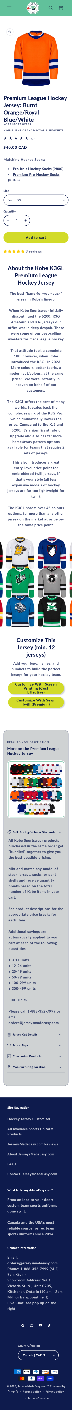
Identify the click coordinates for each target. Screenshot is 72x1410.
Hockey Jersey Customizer (29, 1119)
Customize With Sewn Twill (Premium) (36, 702)
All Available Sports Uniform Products (30, 1131)
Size (6, 191)
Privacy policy (55, 1391)
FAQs (11, 1164)
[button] (9, 8)
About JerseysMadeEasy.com (30, 1154)
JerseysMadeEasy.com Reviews (32, 1144)
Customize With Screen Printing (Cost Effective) (36, 688)
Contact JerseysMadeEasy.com (32, 1174)
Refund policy (32, 1391)
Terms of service (38, 1398)
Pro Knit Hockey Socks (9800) (38, 169)
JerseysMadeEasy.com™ (33, 1386)
